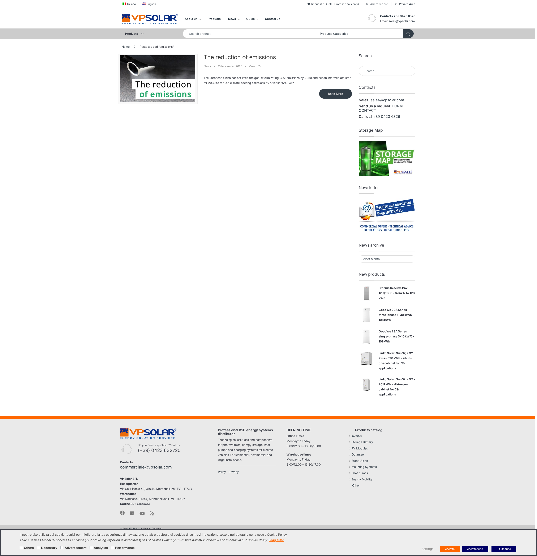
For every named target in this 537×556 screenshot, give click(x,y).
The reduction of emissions (240, 57)
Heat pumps (360, 473)
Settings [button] (428, 549)
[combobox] (250, 33)
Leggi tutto (276, 540)
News (232, 19)
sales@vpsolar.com (402, 21)
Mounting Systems (364, 466)
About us (191, 19)
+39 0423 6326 (386, 116)
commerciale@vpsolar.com (146, 467)
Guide (250, 19)
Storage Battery (362, 442)
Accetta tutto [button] (475, 549)
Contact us (272, 19)
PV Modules (360, 448)
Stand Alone (360, 460)
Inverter (357, 436)
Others (29, 548)
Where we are (379, 4)
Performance (125, 548)
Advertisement (75, 548)
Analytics (101, 548)
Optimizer (358, 454)
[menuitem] (129, 4)
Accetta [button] (450, 549)
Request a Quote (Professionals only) (335, 4)
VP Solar (134, 528)
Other (356, 485)
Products (214, 19)
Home (125, 46)
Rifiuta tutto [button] (504, 549)
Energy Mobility (362, 479)
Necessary (49, 548)
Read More (335, 93)
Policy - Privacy (228, 472)
